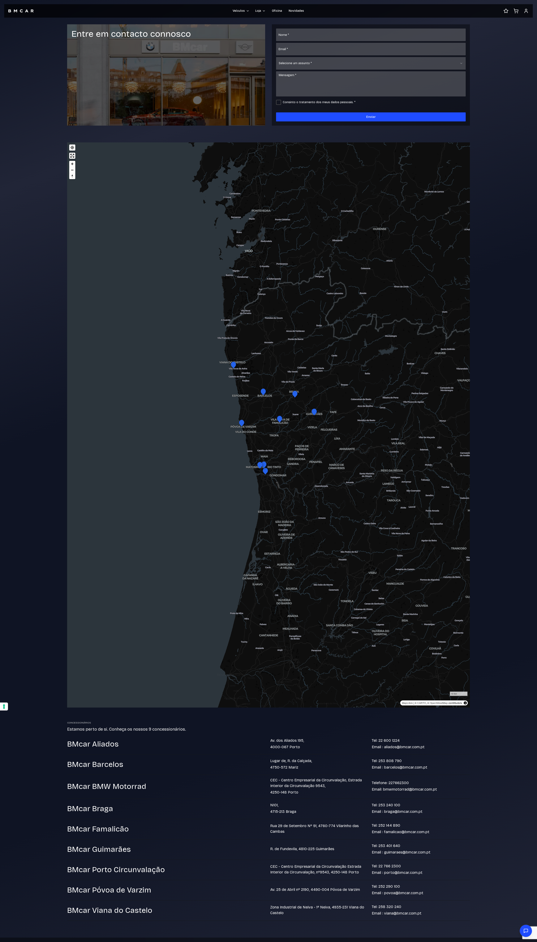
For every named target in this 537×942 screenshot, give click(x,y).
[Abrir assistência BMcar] (526, 931)
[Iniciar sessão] (526, 10)
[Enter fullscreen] (72, 156)
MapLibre (407, 703)
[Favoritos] (505, 10)
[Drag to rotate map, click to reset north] (72, 176)
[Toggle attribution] (465, 702)
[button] (265, 470)
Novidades (296, 11)
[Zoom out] (72, 170)
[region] (268, 425)
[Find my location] (72, 147)
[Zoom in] (72, 164)
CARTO (421, 703)
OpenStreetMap (439, 703)
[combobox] (371, 63)
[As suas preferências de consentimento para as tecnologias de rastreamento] (4, 706)
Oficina (277, 11)
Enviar (371, 117)
